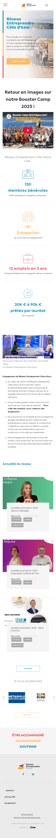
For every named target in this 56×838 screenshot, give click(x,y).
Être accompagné (28, 735)
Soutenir (28, 746)
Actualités (16, 519)
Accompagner (28, 741)
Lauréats (27, 519)
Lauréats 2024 (17, 525)
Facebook (23, 774)
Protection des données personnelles (27, 817)
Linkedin (33, 774)
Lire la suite (18, 61)
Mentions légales (27, 814)
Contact (10, 790)
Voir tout (28, 668)
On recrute (9, 803)
